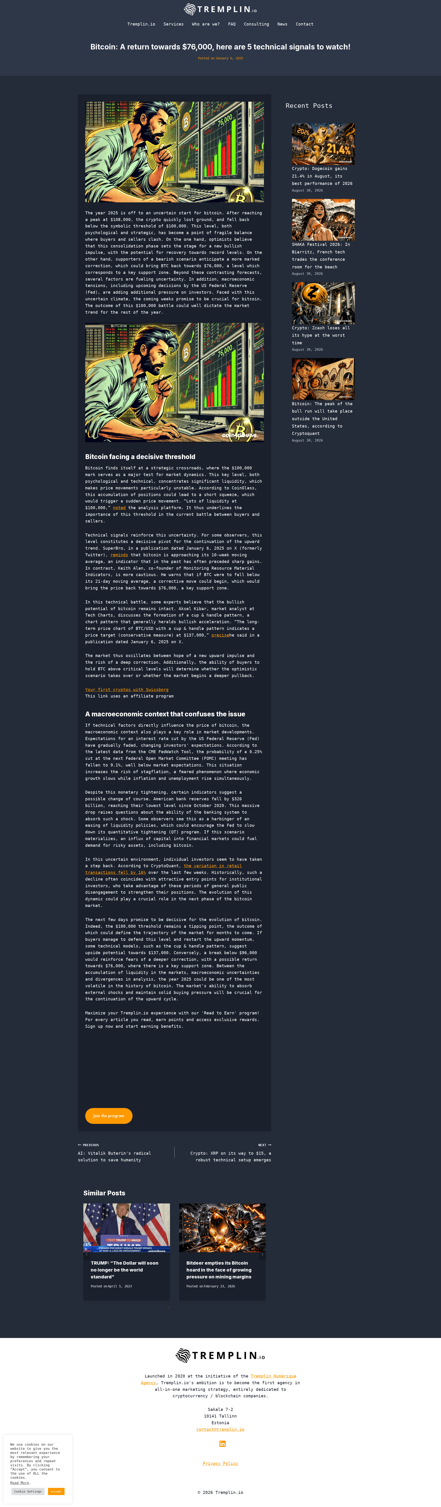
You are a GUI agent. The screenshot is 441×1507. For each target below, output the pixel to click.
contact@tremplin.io (220, 1429)
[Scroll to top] (429, 1488)
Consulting (256, 24)
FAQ (232, 24)
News (282, 24)
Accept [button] (56, 1491)
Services (174, 24)
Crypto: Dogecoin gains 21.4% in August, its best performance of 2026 (322, 176)
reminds (119, 554)
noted (119, 507)
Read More (19, 1483)
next (262, 1254)
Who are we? (206, 24)
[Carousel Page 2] (174, 1307)
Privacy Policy (220, 1463)
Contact (305, 24)
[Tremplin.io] (220, 9)
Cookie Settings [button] (28, 1491)
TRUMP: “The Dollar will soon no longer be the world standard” (124, 1270)
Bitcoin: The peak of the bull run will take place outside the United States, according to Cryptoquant (322, 418)
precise (220, 635)
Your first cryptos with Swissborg (127, 689)
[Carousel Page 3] (180, 1307)
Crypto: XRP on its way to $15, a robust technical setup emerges (230, 1153)
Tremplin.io (141, 24)
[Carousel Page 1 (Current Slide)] (169, 1307)
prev (86, 1254)
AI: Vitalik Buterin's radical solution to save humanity (114, 1153)
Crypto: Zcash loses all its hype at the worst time (321, 335)
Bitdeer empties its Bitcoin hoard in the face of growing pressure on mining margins (219, 1270)
